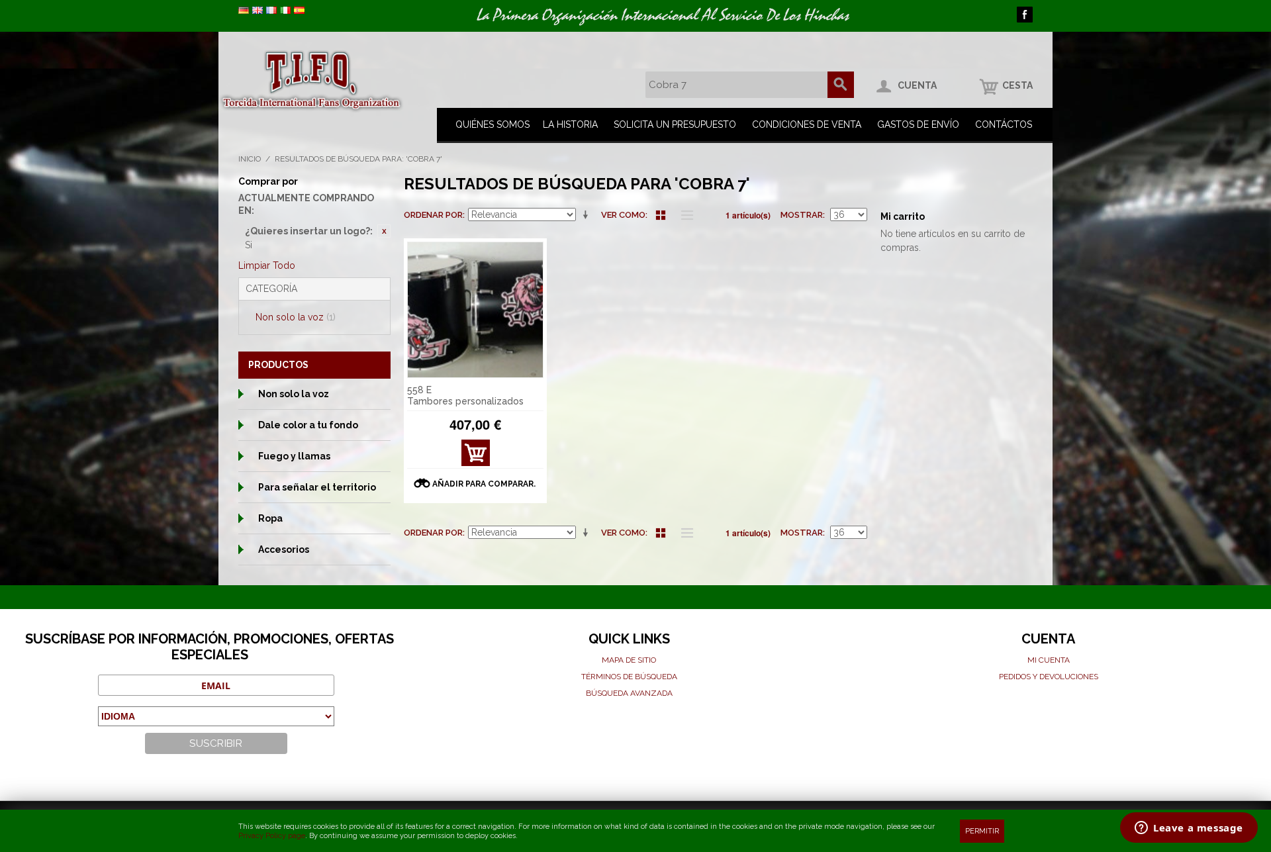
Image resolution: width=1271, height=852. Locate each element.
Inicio (249, 159)
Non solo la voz (296, 317)
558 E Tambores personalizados (465, 395)
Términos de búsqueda (629, 676)
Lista (684, 215)
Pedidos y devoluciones (1048, 676)
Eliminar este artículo (384, 231)
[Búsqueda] (840, 84)
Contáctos (1003, 124)
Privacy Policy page (271, 835)
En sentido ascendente (588, 215)
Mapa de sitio (629, 660)
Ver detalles (475, 456)
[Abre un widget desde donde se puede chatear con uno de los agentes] (1189, 828)
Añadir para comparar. (484, 484)
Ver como (623, 215)
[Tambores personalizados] (475, 310)
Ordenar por (433, 215)
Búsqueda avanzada (629, 693)
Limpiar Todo (266, 265)
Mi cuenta (1048, 660)
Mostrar (801, 215)
